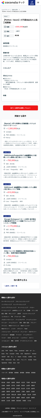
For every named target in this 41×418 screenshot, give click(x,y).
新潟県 (18, 388)
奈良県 (8, 394)
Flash (26, 328)
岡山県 (29, 394)
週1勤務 (11, 372)
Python (11, 350)
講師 (35, 341)
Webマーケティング (14, 325)
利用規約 (13, 408)
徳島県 (8, 397)
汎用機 (28, 310)
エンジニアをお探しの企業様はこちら (29, 411)
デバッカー (4, 322)
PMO (24, 316)
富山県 (23, 388)
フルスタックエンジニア (28, 313)
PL (24, 310)
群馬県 (13, 388)
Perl (7, 353)
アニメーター (24, 331)
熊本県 (3, 400)
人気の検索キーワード (7, 411)
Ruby (16, 350)
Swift (27, 350)
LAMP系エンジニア (17, 310)
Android (34, 353)
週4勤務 (28, 372)
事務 (12, 341)
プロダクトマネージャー (8, 319)
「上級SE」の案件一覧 (10, 286)
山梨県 (3, 391)
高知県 (23, 397)
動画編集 (12, 334)
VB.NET (4, 356)
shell (18, 359)
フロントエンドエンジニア (22, 301)
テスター (32, 307)
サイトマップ (32, 408)
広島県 (34, 394)
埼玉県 (23, 382)
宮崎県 (13, 400)
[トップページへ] (13, 2)
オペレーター (15, 337)
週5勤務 (33, 372)
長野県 (8, 391)
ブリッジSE (35, 310)
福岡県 (13, 382)
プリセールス (17, 316)
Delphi (19, 356)
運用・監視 (26, 322)
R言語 (10, 362)
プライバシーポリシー (22, 408)
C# (30, 350)
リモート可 (4, 372)
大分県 (8, 400)
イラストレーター (6, 331)
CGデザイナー (32, 331)
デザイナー (20, 328)
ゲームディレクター (31, 319)
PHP (7, 350)
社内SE (17, 341)
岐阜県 (13, 391)
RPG (3, 359)
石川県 (28, 388)
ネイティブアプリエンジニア (9, 307)
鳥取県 (19, 394)
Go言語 (30, 359)
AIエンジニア (12, 313)
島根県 (24, 394)
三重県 (23, 391)
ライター (4, 337)
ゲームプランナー (13, 322)
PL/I (35, 356)
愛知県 (18, 382)
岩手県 (13, 385)
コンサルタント (6, 316)
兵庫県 (3, 394)
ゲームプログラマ (20, 319)
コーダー (13, 328)
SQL (14, 359)
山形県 (28, 385)
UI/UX (9, 337)
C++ (34, 350)
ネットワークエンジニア (19, 304)
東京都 (3, 382)
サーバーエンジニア (23, 307)
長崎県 (33, 397)
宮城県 (18, 385)
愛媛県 (18, 397)
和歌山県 (13, 394)
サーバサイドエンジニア (8, 301)
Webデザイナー (6, 328)
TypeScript (4, 362)
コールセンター (6, 341)
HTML (17, 353)
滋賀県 (28, 391)
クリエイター (5, 334)
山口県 (3, 397)
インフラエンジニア (7, 304)
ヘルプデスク (24, 337)
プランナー (33, 322)
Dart (18, 362)
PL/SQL (25, 356)
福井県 (33, 388)
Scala (3, 353)
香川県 (13, 397)
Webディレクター (25, 325)
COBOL (30, 356)
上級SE (18, 31)
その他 (29, 400)
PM (12, 316)
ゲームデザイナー (27, 334)
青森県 (8, 385)
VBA (8, 356)
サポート (31, 337)
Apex (14, 362)
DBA (20, 322)
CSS (21, 353)
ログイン (16, 411)
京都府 (33, 391)
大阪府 (8, 382)
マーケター (19, 334)
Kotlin (34, 359)
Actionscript (9, 359)
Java (3, 350)
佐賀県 (28, 397)
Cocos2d (12, 353)
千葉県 (28, 382)
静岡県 (18, 391)
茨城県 (3, 388)
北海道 (3, 385)
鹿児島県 (18, 400)
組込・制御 (4, 313)
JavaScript (21, 350)
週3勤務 (22, 372)
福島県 (33, 385)
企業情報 (7, 408)
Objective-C (27, 353)
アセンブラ (24, 359)
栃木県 (8, 388)
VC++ (12, 356)
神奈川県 (33, 382)
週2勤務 (16, 372)
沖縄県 (24, 400)
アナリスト (4, 325)
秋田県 (23, 385)
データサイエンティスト (26, 341)
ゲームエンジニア (6, 310)
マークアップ (15, 331)
